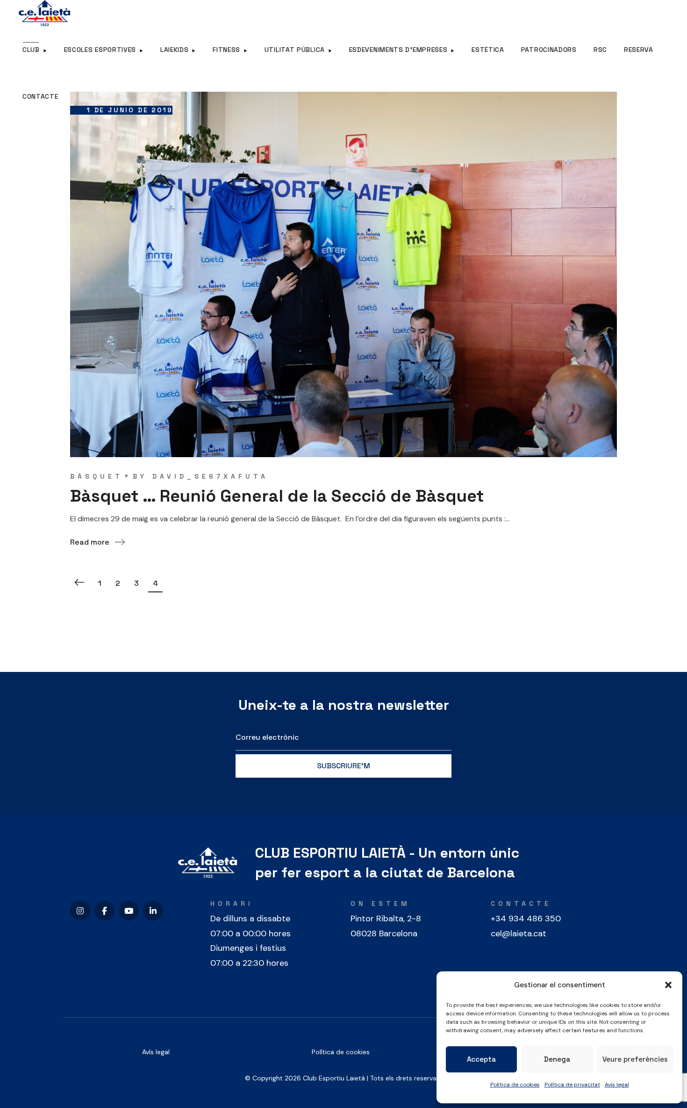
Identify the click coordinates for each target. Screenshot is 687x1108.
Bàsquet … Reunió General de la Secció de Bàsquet (277, 496)
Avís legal (156, 1052)
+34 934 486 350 (526, 918)
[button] (668, 985)
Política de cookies (515, 1084)
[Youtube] (129, 911)
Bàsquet (96, 476)
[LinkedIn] (153, 911)
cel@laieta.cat (518, 933)
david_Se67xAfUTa (210, 476)
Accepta (481, 1059)
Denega (557, 1059)
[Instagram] (80, 911)
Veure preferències (635, 1059)
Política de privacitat (572, 1084)
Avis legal (617, 1084)
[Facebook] (104, 911)
